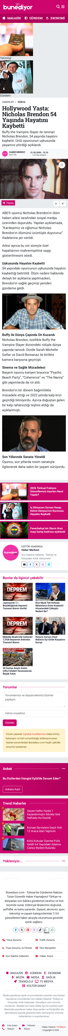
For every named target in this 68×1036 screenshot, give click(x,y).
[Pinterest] (28, 930)
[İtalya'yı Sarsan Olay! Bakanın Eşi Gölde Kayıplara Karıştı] (50, 625)
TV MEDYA (46, 981)
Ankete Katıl (12, 789)
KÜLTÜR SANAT (36, 985)
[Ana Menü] (63, 6)
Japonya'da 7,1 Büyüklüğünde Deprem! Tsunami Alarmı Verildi (15, 605)
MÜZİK (20, 977)
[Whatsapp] (52, 930)
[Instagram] (42, 564)
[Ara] (58, 6)
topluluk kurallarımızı (35, 734)
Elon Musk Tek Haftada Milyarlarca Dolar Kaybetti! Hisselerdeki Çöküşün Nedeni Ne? (49, 606)
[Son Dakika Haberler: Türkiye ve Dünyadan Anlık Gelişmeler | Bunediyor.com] (18, 7)
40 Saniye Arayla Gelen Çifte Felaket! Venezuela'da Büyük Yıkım (17, 671)
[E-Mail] (24, 564)
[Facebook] (30, 564)
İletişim (10, 1029)
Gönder (9, 722)
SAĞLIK (51, 977)
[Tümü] (63, 768)
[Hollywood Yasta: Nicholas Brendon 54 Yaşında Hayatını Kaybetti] (34, 179)
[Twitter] (36, 564)
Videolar (31, 1025)
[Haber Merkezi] (11, 552)
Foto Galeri (12, 1025)
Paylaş (10, 202)
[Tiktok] (40, 930)
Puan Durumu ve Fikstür (19, 947)
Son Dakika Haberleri (17, 956)
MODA (35, 977)
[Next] (46, 930)
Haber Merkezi (30, 549)
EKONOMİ (57, 18)
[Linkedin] (48, 564)
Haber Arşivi (46, 956)
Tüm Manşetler (47, 947)
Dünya (21, 102)
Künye (27, 1029)
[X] (22, 930)
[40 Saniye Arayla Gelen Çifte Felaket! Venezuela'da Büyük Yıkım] (18, 656)
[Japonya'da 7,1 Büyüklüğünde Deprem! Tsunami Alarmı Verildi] (18, 591)
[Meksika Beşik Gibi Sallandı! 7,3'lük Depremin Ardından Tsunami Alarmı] (18, 625)
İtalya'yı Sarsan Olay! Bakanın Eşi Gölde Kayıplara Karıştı (50, 640)
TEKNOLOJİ (25, 981)
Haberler (8, 102)
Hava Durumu (14, 940)
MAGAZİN (14, 18)
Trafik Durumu (47, 940)
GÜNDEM (36, 18)
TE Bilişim (61, 1027)
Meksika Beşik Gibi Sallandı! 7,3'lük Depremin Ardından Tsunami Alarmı (18, 640)
